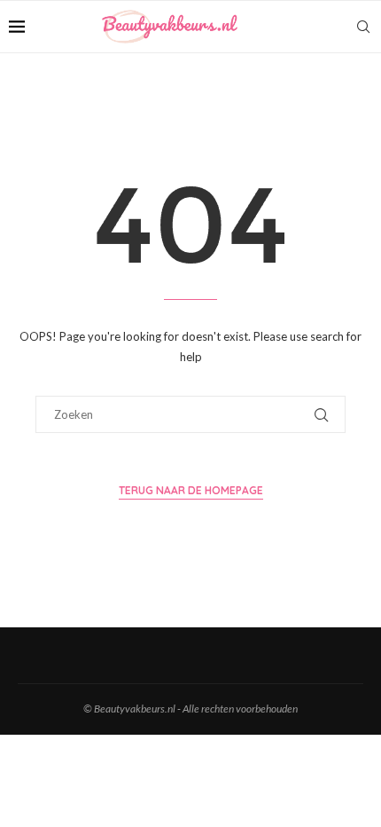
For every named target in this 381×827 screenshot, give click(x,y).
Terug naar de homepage (191, 490)
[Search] (363, 26)
